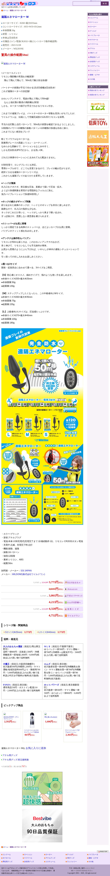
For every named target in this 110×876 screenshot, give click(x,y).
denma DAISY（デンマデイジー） (11, 718)
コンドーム (94, 18)
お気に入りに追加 (36, 748)
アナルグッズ (50, 858)
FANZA (7, 685)
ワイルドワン (74, 616)
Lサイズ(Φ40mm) (51, 632)
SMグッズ (93, 53)
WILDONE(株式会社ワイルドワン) (28, 574)
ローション (94, 22)
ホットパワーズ (51, 685)
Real (93, 868)
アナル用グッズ (9, 755)
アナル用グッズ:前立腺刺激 (15, 760)
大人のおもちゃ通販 (12, 646)
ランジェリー (95, 70)
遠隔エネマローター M (15, 16)
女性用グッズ (95, 61)
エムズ (47, 664)
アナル (92, 48)
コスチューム (95, 66)
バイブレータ (95, 35)
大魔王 (6, 664)
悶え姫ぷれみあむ (51, 717)
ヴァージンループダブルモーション (72, 731)
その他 (92, 79)
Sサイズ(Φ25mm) (17, 632)
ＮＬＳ (47, 646)
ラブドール (94, 44)
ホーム (5, 10)
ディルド (93, 31)
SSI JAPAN (26, 570)
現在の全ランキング (97, 90)
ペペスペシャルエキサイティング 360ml (31, 731)
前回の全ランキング (97, 95)
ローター (93, 27)
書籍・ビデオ (95, 75)
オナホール (94, 40)
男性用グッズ (95, 57)
